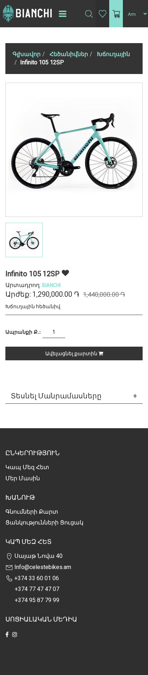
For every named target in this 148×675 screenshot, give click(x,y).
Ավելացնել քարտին (71, 353)
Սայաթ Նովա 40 (38, 556)
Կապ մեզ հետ (27, 467)
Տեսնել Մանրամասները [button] (56, 396)
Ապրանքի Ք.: (23, 331)
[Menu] (62, 13)
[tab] (74, 395)
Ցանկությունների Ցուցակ (44, 522)
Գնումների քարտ (31, 511)
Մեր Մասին (22, 478)
